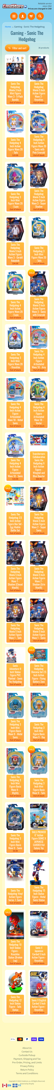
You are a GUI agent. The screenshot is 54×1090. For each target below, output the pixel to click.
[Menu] (14, 16)
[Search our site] (40, 16)
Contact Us (27, 1051)
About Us (27, 1048)
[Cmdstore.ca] (14, 6)
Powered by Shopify (27, 1084)
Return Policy (27, 1069)
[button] (17, 47)
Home (8, 26)
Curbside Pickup (27, 1055)
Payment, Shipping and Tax (27, 1059)
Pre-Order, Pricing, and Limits (27, 1062)
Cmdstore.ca (25, 1081)
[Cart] (31, 16)
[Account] (22, 16)
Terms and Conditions (27, 1073)
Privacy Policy (27, 1066)
